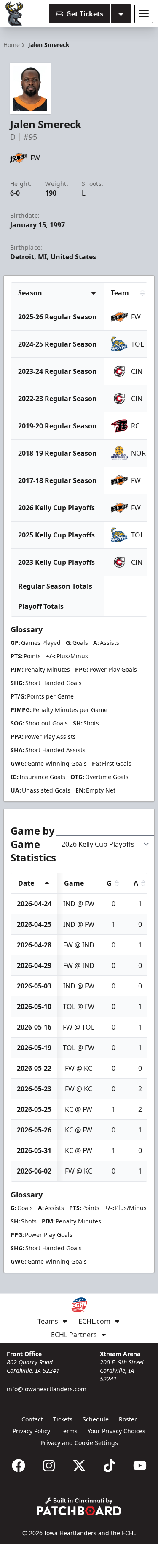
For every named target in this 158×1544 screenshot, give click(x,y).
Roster (128, 1419)
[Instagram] (49, 1465)
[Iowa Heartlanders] (14, 13)
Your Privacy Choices (116, 1431)
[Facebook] (18, 1465)
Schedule (96, 1419)
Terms (69, 1431)
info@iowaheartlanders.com (46, 1389)
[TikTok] (109, 1465)
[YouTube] (140, 1465)
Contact (32, 1419)
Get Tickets (84, 13)
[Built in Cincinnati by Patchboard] (79, 1506)
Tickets (62, 1419)
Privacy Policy (31, 1431)
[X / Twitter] (79, 1465)
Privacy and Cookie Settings (79, 1443)
